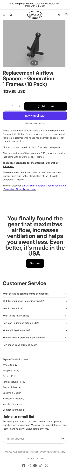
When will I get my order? (16, 330)
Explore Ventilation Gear (15, 359)
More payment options (35, 123)
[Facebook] (24, 465)
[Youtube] (35, 465)
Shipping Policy (11, 370)
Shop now (35, 263)
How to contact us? (13, 308)
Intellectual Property (13, 398)
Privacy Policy (10, 376)
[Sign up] (62, 438)
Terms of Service (12, 387)
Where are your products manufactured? (24, 337)
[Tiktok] (41, 465)
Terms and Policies (35, 458)
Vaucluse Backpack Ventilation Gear (29, 452)
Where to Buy (10, 365)
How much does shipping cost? (20, 344)
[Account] (59, 14)
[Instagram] (29, 465)
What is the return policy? (16, 315)
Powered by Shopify (56, 452)
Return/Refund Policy (14, 381)
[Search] (10, 14)
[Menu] (3, 15)
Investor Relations (12, 404)
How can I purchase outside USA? (21, 323)
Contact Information (13, 409)
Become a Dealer (12, 393)
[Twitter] (46, 465)
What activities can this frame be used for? (26, 293)
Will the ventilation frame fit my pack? (23, 301)
